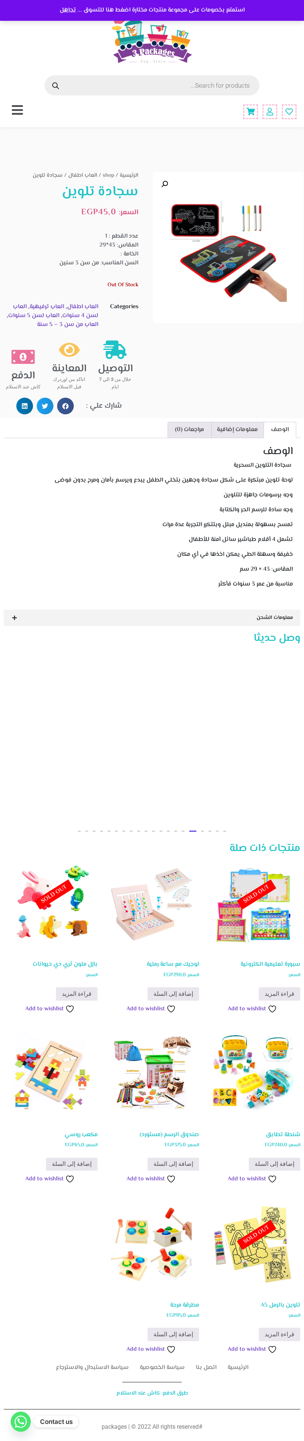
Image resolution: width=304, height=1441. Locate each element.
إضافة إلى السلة (173, 993)
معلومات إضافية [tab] (237, 429)
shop (108, 175)
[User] (269, 111)
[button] (164, 184)
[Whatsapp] (21, 1422)
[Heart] (289, 111)
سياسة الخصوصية (162, 1367)
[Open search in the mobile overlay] (152, 85)
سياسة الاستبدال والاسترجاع (92, 1367)
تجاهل (68, 10)
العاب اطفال (82, 175)
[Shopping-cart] (250, 111)
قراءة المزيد (279, 993)
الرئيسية (129, 175)
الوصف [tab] (280, 429)
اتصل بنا (206, 1367)
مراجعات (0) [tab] (189, 429)
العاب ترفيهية (47, 307)
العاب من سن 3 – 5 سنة (67, 324)
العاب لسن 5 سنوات (33, 315)
